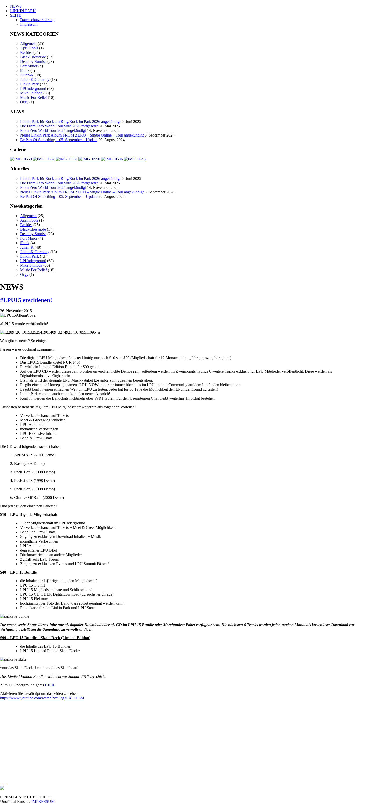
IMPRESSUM (43, 801)
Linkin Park (29, 84)
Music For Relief (33, 97)
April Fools (29, 48)
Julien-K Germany (34, 79)
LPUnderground (33, 88)
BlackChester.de (33, 57)
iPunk (24, 70)
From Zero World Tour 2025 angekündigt (53, 130)
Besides (26, 52)
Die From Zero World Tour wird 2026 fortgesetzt (59, 126)
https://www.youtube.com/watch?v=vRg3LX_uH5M (42, 698)
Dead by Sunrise (33, 61)
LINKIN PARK (23, 11)
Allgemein (28, 43)
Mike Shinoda (31, 93)
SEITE (15, 15)
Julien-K (27, 75)
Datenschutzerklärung (37, 20)
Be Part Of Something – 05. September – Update (58, 140)
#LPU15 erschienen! (26, 300)
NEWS (16, 6)
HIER (49, 685)
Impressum (28, 24)
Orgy (24, 102)
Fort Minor (28, 66)
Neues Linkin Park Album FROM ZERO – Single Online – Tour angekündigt (82, 135)
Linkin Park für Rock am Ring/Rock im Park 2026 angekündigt (70, 121)
